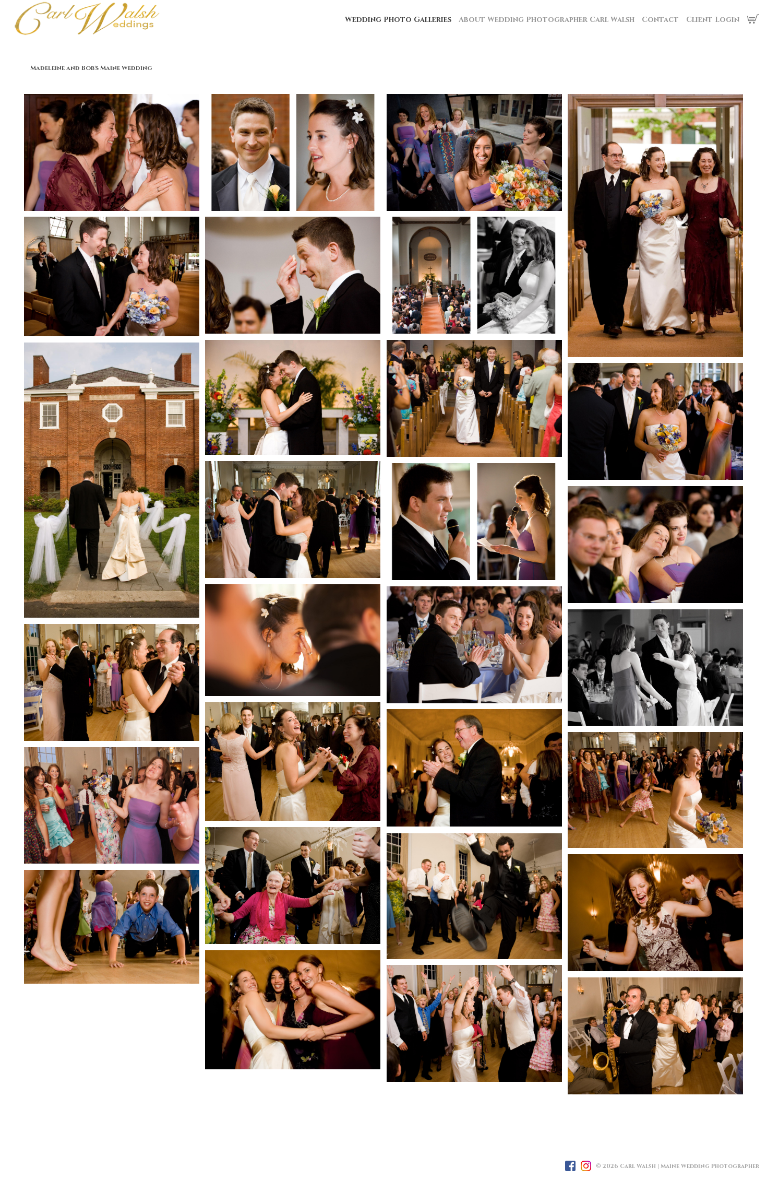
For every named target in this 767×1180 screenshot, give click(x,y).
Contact (660, 20)
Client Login (712, 20)
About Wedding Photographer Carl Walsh (546, 20)
